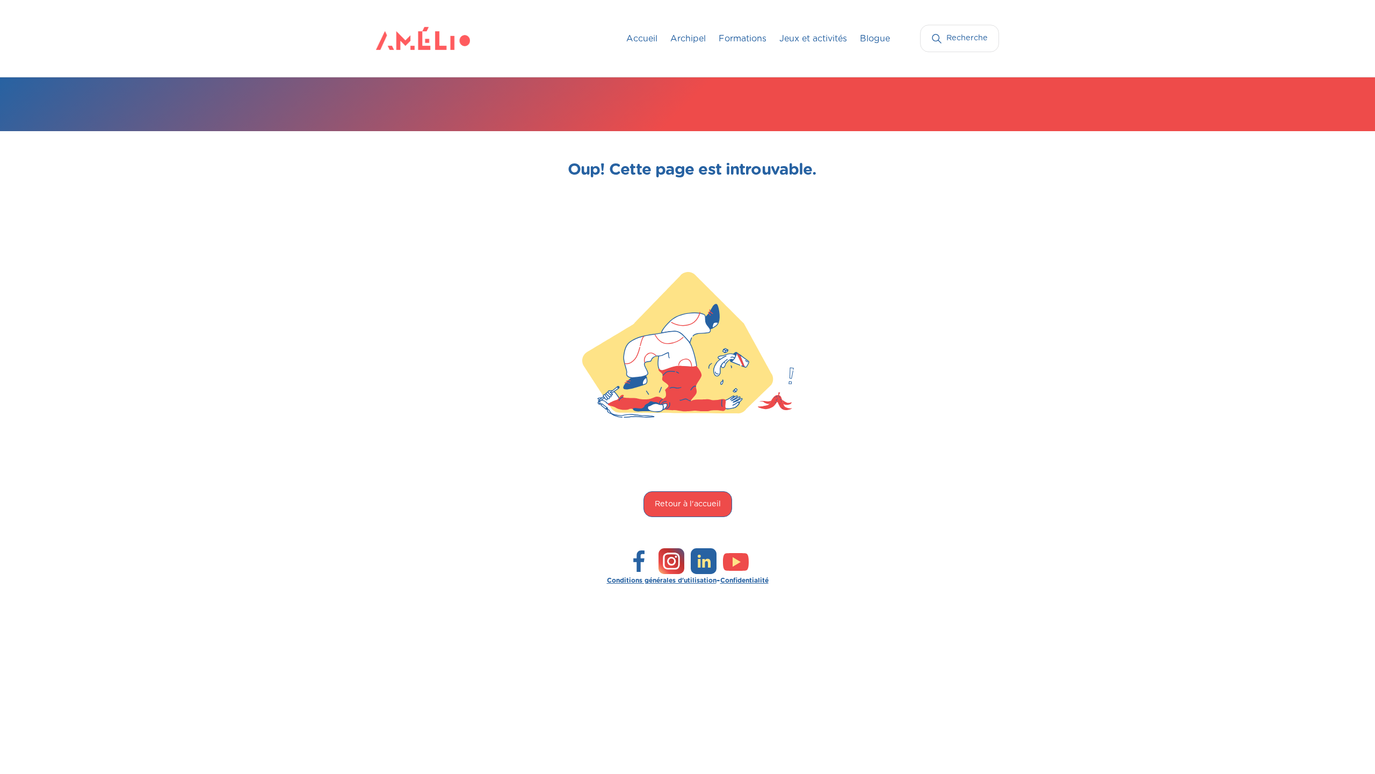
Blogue (875, 38)
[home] (397, 38)
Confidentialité (744, 580)
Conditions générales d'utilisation (662, 580)
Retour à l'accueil (688, 504)
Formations (742, 38)
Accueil (641, 38)
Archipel (688, 38)
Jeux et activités (813, 38)
